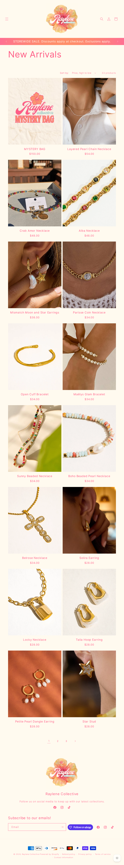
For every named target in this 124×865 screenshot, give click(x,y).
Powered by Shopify (49, 854)
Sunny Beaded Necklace (34, 476)
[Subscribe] (62, 827)
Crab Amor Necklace (35, 230)
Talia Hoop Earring (89, 639)
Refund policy (68, 854)
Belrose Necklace (34, 558)
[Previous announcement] (6, 41)
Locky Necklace (34, 639)
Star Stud (89, 721)
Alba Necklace (89, 230)
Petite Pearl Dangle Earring (34, 721)
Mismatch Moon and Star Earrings (34, 312)
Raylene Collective (30, 854)
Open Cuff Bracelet (35, 394)
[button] (6, 19)
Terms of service (103, 854)
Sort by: (64, 72)
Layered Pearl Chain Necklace (89, 149)
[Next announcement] (117, 41)
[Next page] (75, 741)
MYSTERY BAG (34, 149)
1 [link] (49, 741)
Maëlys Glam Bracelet (89, 394)
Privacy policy (85, 854)
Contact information (63, 857)
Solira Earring (89, 558)
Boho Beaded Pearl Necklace (89, 476)
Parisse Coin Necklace (89, 312)
